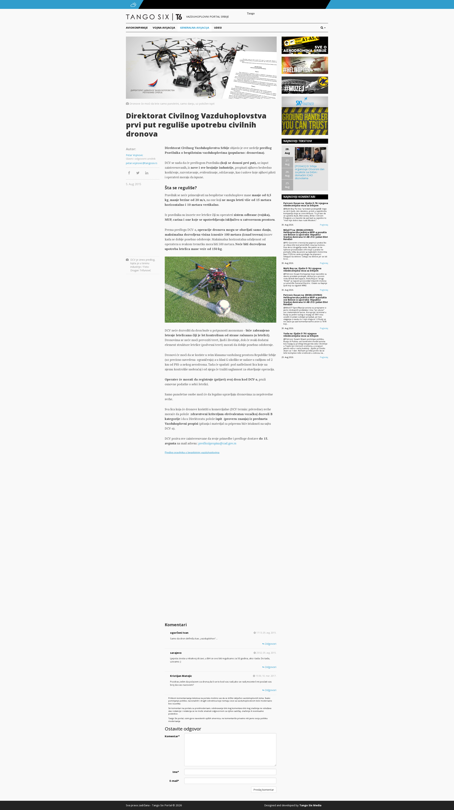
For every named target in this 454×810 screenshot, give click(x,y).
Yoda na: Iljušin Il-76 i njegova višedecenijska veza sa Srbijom (301, 334)
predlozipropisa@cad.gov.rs (217, 443)
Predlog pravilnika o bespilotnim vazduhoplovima (192, 452)
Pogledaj (324, 224)
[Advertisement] (220, 593)
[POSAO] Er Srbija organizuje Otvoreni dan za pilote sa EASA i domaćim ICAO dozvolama (309, 172)
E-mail (174, 780)
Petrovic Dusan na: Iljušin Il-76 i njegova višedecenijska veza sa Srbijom (305, 204)
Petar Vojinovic (134, 155)
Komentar (172, 736)
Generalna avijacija (194, 27)
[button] (324, 27)
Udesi (218, 27)
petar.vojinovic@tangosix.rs (141, 163)
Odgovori (270, 643)
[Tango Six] (154, 16)
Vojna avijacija (164, 27)
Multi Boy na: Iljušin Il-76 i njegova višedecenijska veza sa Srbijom (302, 269)
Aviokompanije (137, 27)
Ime (176, 772)
